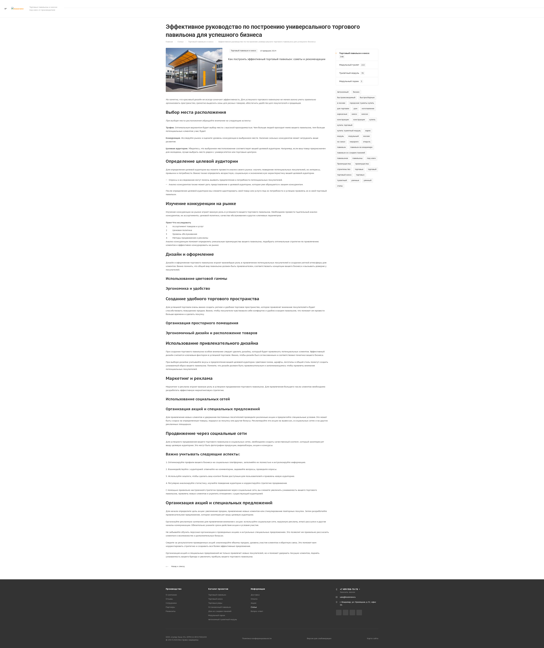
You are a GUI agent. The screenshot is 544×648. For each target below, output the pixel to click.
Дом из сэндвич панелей (219, 611)
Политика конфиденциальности (257, 638)
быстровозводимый (346, 97)
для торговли (343, 108)
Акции (253, 603)
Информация (258, 589)
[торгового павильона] (194, 69)
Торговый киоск (215, 599)
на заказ (341, 141)
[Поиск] (511, 12)
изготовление (368, 108)
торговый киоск (344, 175)
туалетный (342, 180)
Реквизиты (171, 611)
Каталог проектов (218, 589)
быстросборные (367, 97)
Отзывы (169, 599)
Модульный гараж (216, 615)
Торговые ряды (215, 603)
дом (355, 108)
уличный (367, 180)
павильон (341, 147)
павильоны (357, 158)
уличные (355, 180)
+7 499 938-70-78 (505, 4)
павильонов (342, 158)
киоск (354, 114)
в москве (341, 103)
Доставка (255, 595)
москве (366, 136)
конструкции (343, 119)
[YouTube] (352, 612)
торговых (360, 175)
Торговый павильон (217, 595)
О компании (171, 595)
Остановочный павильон (219, 607)
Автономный (342, 92)
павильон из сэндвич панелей (351, 153)
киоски (365, 114)
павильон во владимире (361, 147)
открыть (366, 141)
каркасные (342, 114)
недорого (354, 141)
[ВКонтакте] (339, 612)
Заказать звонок (526, 4)
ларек (368, 130)
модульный (353, 136)
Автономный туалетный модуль (222, 619)
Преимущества (344, 164)
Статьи (254, 607)
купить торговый (344, 125)
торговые (359, 169)
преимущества (362, 164)
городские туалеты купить (362, 103)
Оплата (254, 599)
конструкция (359, 119)
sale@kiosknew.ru (348, 597)
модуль (340, 136)
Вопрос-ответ (257, 611)
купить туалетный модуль (349, 130)
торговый (372, 169)
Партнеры (170, 607)
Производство (173, 589)
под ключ (371, 158)
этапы (340, 186)
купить (372, 119)
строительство (343, 169)
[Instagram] (345, 612)
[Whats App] (359, 612)
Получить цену (528, 12)
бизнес (356, 92)
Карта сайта (372, 638)
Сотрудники (171, 603)
